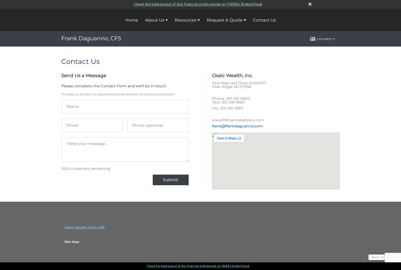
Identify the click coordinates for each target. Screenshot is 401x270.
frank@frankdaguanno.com (237, 126)
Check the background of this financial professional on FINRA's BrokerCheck (198, 4)
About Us (154, 20)
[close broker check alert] (310, 4)
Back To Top (381, 257)
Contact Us (264, 20)
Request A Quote (225, 20)
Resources (185, 20)
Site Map (72, 242)
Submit (170, 180)
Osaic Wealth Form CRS (85, 227)
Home (131, 20)
